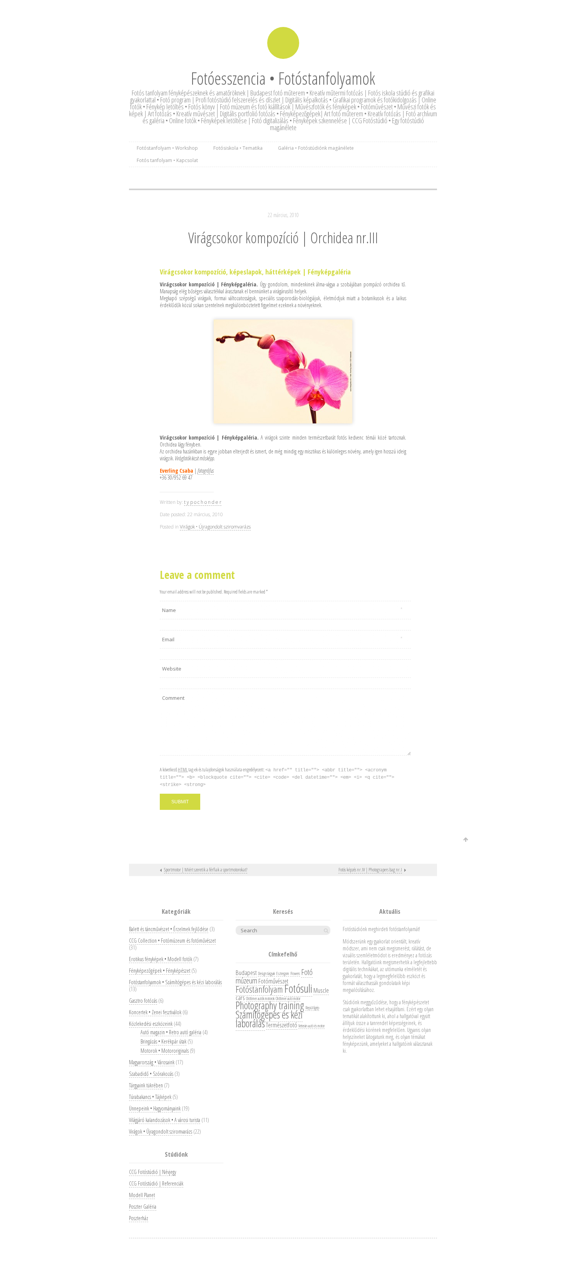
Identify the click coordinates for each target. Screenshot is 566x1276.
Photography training (270, 1005)
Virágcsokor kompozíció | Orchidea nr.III (283, 237)
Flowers (295, 973)
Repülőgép (312, 1007)
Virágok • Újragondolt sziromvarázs (215, 526)
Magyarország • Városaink (151, 1062)
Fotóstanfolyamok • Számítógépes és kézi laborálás (175, 982)
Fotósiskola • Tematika (238, 148)
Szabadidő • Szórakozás (151, 1073)
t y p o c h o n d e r (202, 502)
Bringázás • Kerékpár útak (163, 1041)
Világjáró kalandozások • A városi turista (164, 1120)
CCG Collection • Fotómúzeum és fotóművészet (172, 940)
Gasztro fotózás (143, 1000)
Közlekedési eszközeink (150, 1023)
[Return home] (283, 43)
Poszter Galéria (142, 1206)
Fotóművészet (273, 981)
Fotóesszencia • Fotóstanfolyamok (283, 78)
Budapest (246, 972)
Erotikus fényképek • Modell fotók (160, 959)
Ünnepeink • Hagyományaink (155, 1108)
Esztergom (282, 973)
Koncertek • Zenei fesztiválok (155, 1012)
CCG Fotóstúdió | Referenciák (156, 1183)
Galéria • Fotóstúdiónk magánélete (316, 148)
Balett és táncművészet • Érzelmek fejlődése (168, 929)
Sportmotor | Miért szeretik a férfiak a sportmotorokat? (205, 869)
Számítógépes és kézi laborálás (269, 1018)
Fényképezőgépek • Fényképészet (159, 970)
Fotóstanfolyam (259, 989)
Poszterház (138, 1218)
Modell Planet (142, 1195)
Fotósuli (298, 988)
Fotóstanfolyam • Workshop (167, 148)
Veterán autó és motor (311, 1025)
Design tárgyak (266, 973)
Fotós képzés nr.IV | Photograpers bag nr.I (370, 869)
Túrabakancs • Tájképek (150, 1096)
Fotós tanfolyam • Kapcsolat (167, 160)
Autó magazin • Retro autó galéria (171, 1032)
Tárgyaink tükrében (146, 1085)
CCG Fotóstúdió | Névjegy (152, 1172)
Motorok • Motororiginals (165, 1050)
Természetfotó (281, 1024)
